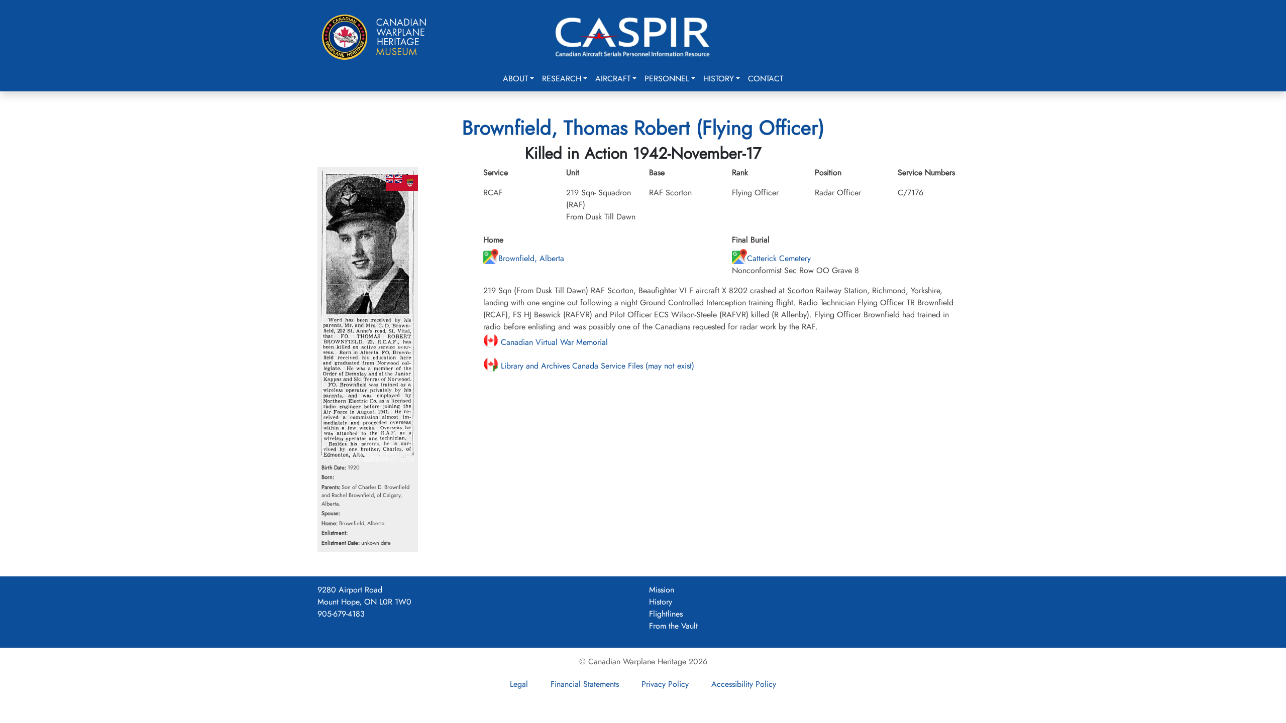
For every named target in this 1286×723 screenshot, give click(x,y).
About (515, 78)
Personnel (667, 78)
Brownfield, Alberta (531, 258)
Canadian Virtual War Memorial (553, 342)
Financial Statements (585, 684)
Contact (765, 78)
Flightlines (666, 614)
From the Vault (673, 626)
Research (561, 78)
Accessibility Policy (743, 684)
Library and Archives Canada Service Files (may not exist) (596, 366)
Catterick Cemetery (779, 258)
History (718, 78)
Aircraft (612, 78)
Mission (661, 589)
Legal (519, 684)
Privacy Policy (665, 684)
